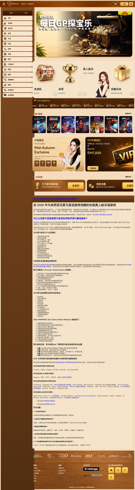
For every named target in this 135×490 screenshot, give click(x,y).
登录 (115, 4)
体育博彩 (36, 473)
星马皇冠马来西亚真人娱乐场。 (103, 214)
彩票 (34, 481)
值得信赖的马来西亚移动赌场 (66, 362)
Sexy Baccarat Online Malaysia (85, 396)
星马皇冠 (36, 222)
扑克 (34, 476)
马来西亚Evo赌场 (70, 397)
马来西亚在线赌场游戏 (91, 211)
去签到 (75, 185)
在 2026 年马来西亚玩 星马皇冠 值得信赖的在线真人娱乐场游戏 (55, 199)
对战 (34, 478)
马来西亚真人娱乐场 (43, 211)
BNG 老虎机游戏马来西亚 (62, 385)
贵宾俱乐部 (61, 470)
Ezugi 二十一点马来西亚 (51, 396)
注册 (124, 4)
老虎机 (35, 468)
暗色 (11, 13)
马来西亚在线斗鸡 (49, 404)
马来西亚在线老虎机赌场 (47, 265)
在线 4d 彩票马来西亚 (64, 377)
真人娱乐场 (36, 470)
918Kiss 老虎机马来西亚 (77, 386)
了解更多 (92, 168)
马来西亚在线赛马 (49, 401)
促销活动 (61, 468)
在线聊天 (61, 473)
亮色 (26, 13)
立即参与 (70, 168)
